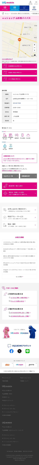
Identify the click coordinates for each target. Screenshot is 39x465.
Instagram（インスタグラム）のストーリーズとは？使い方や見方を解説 (19, 270)
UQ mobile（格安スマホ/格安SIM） (20, 13)
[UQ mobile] (8, 3)
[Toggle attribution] (35, 55)
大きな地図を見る (7, 59)
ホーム (7, 13)
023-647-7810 (17, 103)
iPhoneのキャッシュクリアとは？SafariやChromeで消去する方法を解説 (19, 264)
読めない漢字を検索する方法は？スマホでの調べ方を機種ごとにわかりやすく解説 (19, 257)
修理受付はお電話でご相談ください (11, 170)
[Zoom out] (34, 47)
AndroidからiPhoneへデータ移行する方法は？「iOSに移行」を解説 (19, 250)
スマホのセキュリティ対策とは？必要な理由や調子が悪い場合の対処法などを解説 (19, 243)
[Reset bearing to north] (34, 50)
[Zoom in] (34, 44)
